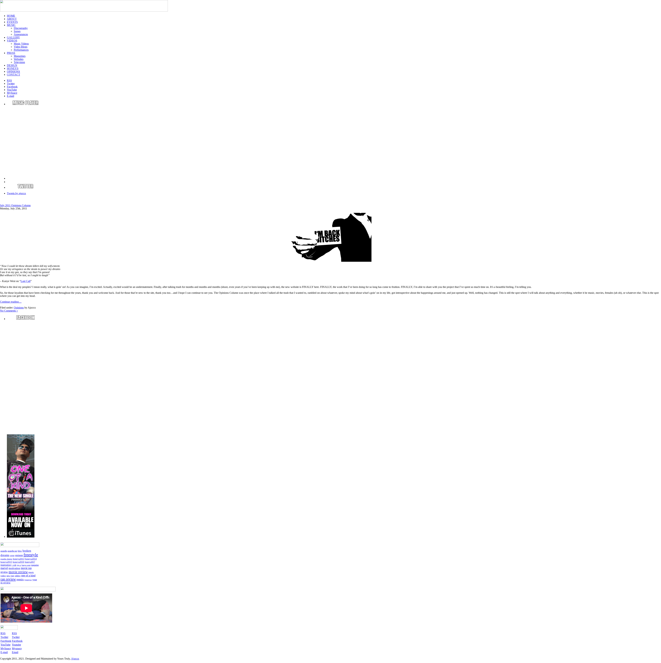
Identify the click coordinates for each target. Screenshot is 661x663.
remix (20, 579)
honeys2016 (18, 562)
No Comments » (9, 310)
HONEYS (12, 68)
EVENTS (12, 21)
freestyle (31, 555)
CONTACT (13, 74)
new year (10, 576)
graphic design (6, 559)
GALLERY (13, 37)
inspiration (6, 565)
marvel (4, 568)
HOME (11, 15)
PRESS (11, 52)
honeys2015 (6, 562)
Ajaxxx (75, 658)
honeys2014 (31, 559)
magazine (35, 565)
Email (15, 652)
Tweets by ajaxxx (16, 193)
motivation (14, 568)
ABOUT (12, 18)
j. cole (14, 565)
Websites (18, 59)
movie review (18, 572)
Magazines (19, 56)
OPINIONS (13, 71)
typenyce (28, 580)
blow (20, 551)
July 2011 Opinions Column (15, 205)
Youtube (16, 644)
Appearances (21, 34)
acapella (4, 551)
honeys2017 (30, 562)
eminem (19, 555)
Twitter (16, 637)
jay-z (19, 565)
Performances (21, 49)
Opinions (19, 307)
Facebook (17, 640)
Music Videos (21, 43)
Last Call (25, 281)
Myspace (17, 648)
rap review (8, 579)
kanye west (26, 565)
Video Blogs (20, 46)
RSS (14, 633)
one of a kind (28, 575)
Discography (21, 28)
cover (12, 555)
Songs (17, 31)
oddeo (17, 575)
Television (19, 62)
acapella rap (12, 551)
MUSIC (11, 25)
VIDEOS (12, 40)
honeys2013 (18, 559)
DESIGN (12, 65)
